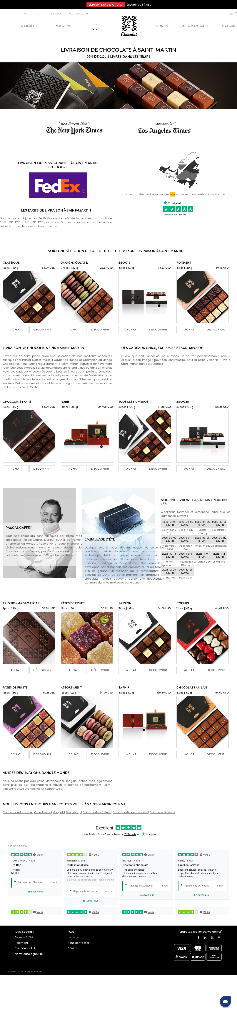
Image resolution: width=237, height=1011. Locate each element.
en (26, 13)
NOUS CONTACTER (78, 13)
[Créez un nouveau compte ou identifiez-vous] (231, 13)
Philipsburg (73, 812)
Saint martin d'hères (97, 812)
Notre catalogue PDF (29, 954)
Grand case (42, 812)
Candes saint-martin (18, 812)
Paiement (21, 943)
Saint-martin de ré (162, 812)
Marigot (58, 812)
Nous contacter (78, 943)
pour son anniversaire (169, 360)
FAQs (71, 932)
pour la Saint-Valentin (202, 360)
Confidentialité (25, 948)
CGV (71, 948)
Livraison (73, 937)
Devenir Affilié (24, 937)
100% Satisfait (24, 932)
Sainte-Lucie (53, 789)
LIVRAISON (56, 13)
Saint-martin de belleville (130, 812)
